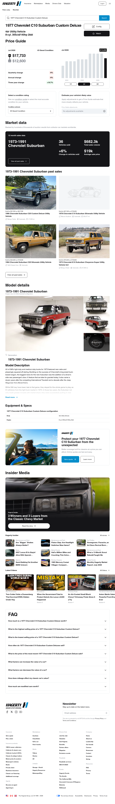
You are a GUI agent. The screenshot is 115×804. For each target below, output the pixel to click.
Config (98, 26)
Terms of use (103, 795)
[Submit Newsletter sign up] (106, 713)
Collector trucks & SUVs (13, 753)
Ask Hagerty (63, 741)
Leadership (89, 741)
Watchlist (16, 10)
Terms (88, 773)
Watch (98, 33)
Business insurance (12, 770)
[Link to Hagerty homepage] (17, 705)
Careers (88, 747)
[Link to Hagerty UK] (15, 795)
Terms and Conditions (69, 720)
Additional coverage (12, 776)
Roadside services (65, 761)
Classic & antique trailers (14, 756)
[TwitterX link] (11, 712)
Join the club (63, 735)
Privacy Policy (99, 718)
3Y (84, 84)
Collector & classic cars (13, 750)
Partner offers (63, 747)
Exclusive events (64, 753)
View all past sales (17, 161)
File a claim (9, 738)
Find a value (6, 10)
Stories (35, 756)
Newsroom (89, 750)
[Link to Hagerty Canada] (11, 795)
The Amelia (62, 776)
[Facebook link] (7, 712)
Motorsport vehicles (12, 761)
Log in (102, 3)
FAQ (87, 767)
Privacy (88, 770)
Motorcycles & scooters (13, 759)
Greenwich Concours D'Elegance (69, 782)
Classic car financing (12, 773)
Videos (35, 753)
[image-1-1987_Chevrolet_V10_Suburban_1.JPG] (44, 323)
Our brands (89, 744)
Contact (88, 753)
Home (88, 735)
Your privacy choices (67, 795)
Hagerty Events (64, 773)
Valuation (62, 738)
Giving (88, 759)
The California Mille (65, 779)
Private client (10, 767)
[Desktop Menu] (109, 3)
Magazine (62, 750)
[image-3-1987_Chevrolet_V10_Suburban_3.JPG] (97, 324)
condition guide (21, 99)
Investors (89, 756)
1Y (71, 84)
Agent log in (9, 788)
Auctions (35, 735)
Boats (8, 764)
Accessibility (79, 795)
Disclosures (88, 795)
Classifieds (36, 738)
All (33, 759)
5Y (98, 84)
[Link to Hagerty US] (7, 795)
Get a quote (9, 735)
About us (89, 738)
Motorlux (62, 785)
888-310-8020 (63, 764)
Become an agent (11, 785)
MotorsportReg (37, 773)
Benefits (62, 744)
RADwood (62, 788)
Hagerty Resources (39, 770)
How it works (37, 744)
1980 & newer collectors (13, 747)
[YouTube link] (20, 712)
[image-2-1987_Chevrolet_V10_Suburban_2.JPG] (97, 305)
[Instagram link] (16, 712)
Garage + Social (38, 767)
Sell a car (36, 741)
